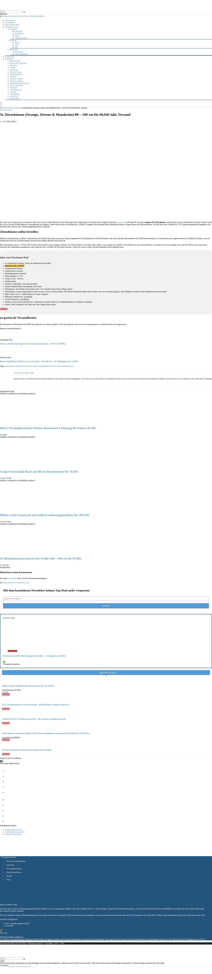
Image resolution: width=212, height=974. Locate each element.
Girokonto (19, 31)
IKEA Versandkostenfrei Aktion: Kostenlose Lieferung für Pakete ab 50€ (48, 428)
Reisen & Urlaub (16, 85)
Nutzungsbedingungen (14, 869)
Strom (17, 43)
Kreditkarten (19, 34)
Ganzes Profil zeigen (22, 373)
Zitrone (51, 366)
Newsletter (9, 926)
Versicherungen (16, 90)
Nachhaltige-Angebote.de (15, 832)
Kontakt (9, 876)
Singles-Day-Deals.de (13, 834)
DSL (17, 45)
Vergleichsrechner (12, 27)
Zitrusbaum (69, 366)
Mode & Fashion (16, 81)
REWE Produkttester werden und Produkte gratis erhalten (27, 750)
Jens (2, 121)
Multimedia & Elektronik (19, 83)
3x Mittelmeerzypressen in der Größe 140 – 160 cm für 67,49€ (40, 558)
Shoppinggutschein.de (13, 830)
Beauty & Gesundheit (18, 63)
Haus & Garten (16, 72)
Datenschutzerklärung (13, 872)
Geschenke (14, 70)
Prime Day (14, 96)
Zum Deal (6, 694)
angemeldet (12, 578)
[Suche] (24, 12)
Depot (17, 36)
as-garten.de (121, 222)
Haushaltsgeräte (16, 74)
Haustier (13, 76)
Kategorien (9, 59)
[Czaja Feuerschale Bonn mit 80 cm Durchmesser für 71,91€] (25, 466)
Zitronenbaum (59, 366)
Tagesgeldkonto (21, 38)
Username (4, 965)
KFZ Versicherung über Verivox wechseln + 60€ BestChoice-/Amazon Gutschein (35, 705)
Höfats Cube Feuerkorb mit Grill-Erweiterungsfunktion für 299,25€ (44, 515)
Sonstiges (13, 88)
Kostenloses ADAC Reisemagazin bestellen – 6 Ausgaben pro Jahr (34, 656)
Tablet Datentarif (21, 54)
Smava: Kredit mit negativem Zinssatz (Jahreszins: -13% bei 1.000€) (32, 343)
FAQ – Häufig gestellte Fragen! (17, 923)
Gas (16, 47)
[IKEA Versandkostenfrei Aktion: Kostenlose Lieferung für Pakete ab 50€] (25, 423)
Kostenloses (9, 57)
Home (2, 108)
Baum (7, 366)
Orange (34, 366)
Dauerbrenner (10, 22)
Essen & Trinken (16, 79)
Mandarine (13, 366)
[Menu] (1, 103)
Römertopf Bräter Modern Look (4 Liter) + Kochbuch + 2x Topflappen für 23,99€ (39, 361)
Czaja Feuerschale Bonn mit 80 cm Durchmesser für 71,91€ (39, 471)
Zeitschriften (15, 94)
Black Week (14, 99)
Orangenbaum (42, 366)
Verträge (13, 92)
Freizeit (13, 68)
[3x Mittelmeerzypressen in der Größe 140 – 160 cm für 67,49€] (25, 553)
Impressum (10, 865)
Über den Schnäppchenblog (15, 861)
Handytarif (19, 52)
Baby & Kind (15, 61)
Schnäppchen (10, 20)
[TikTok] (1, 761)
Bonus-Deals (12, 25)
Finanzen (13, 65)
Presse (8, 880)
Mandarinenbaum (24, 366)
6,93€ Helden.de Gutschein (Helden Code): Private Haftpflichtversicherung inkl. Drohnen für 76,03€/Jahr (45, 733)
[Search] (1, 106)
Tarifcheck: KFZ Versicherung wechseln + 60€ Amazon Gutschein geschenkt (34, 719)
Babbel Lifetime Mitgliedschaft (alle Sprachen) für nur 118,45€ (28, 686)
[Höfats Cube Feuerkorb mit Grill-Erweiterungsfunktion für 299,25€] (25, 510)
